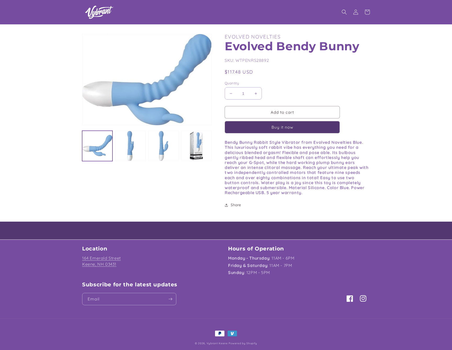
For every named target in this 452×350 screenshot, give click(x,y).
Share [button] (236, 205)
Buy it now (282, 127)
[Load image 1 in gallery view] (97, 146)
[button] (344, 12)
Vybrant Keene (217, 343)
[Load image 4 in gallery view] (196, 146)
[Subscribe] (170, 299)
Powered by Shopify (243, 343)
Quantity (232, 83)
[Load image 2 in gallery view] (130, 146)
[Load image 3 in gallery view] (163, 146)
